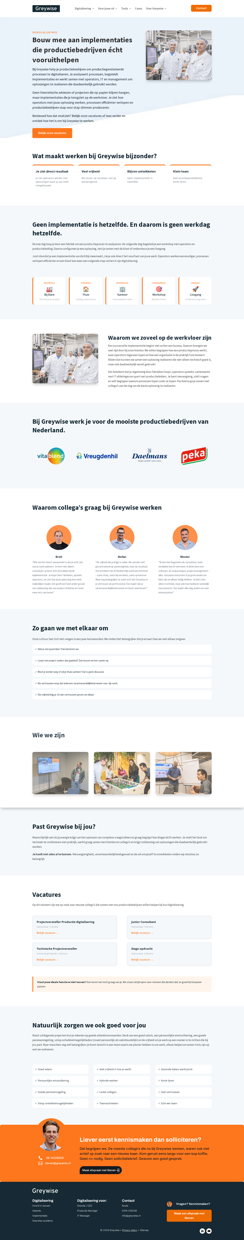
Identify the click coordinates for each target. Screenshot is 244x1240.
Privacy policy (129, 1230)
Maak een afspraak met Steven (189, 1216)
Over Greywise (154, 8)
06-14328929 (55, 1157)
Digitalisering (83, 8)
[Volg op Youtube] (209, 1231)
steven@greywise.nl (58, 1163)
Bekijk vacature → (48, 932)
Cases (138, 8)
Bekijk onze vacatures (52, 133)
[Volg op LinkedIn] (202, 1231)
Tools (124, 8)
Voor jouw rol (106, 8)
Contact (201, 8)
